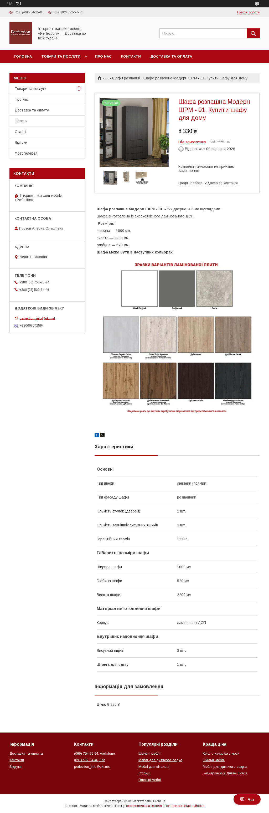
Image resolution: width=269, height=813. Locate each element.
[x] (102, 436)
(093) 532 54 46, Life (89, 760)
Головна (23, 56)
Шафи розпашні (126, 78)
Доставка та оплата (171, 56)
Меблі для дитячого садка (160, 760)
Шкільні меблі (149, 753)
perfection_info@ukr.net (37, 318)
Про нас (103, 56)
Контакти (131, 56)
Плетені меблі (149, 780)
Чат (251, 799)
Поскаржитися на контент (143, 806)
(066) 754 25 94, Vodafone (94, 753)
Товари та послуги (60, 56)
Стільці (144, 773)
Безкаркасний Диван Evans (225, 773)
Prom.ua (159, 801)
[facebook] (97, 436)
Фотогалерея (26, 153)
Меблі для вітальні (153, 767)
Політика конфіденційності (184, 806)
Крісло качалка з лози (221, 753)
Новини (21, 121)
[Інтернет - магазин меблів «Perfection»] (20, 43)
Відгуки (21, 142)
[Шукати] (253, 33)
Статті (20, 132)
